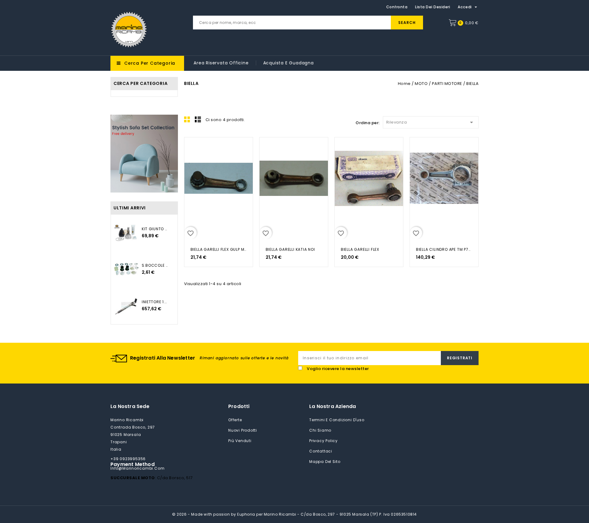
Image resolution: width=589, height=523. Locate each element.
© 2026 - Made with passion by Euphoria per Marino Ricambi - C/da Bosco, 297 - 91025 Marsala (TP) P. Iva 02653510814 (294, 514)
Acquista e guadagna (288, 62)
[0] (452, 23)
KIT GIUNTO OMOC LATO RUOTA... (155, 228)
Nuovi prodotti (242, 430)
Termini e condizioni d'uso (336, 419)
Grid (187, 119)
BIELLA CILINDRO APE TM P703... (444, 249)
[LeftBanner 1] (144, 153)
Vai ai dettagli (192, 148)
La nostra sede (129, 406)
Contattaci (320, 451)
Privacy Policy (323, 440)
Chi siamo (320, 430)
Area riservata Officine (221, 62)
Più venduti (240, 440)
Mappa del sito (325, 461)
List (198, 119)
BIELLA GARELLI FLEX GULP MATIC (219, 249)
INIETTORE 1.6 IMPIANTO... (155, 301)
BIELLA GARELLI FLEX (360, 249)
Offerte (235, 419)
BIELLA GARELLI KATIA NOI (290, 249)
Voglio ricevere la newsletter (338, 369)
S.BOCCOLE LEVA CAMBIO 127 (155, 265)
